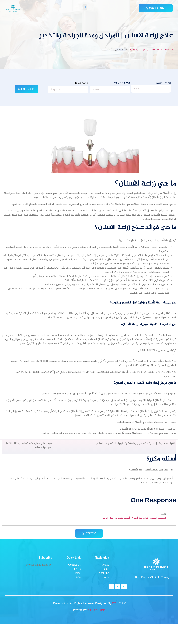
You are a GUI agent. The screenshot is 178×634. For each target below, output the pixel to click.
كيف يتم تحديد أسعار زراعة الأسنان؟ (148, 469)
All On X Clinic (96, 610)
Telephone (81, 83)
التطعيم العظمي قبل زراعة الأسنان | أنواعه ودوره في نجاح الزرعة (134, 518)
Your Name (122, 83)
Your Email (163, 83)
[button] (85, 7)
